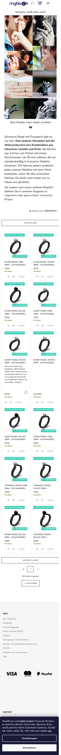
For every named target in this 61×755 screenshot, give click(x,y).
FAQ (5, 656)
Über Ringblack (9, 619)
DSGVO (6, 648)
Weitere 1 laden (30, 560)
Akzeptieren (29, 747)
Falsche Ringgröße (11, 627)
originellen (10, 195)
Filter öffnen (30, 223)
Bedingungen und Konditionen (16, 639)
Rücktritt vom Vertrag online (15, 652)
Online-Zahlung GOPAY (13, 631)
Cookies (6, 635)
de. (50, 730)
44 (13, 276)
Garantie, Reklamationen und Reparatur (20, 644)
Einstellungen (29, 738)
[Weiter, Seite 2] (30, 569)
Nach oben (32, 583)
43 (8, 276)
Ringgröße (7, 623)
